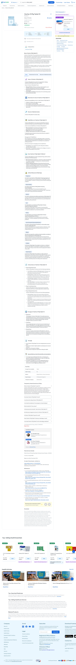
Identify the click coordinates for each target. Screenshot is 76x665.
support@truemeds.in (29, 463)
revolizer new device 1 (47, 608)
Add (12, 558)
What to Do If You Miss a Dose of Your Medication (12, 584)
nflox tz (15, 596)
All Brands (6, 644)
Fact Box (58, 50)
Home (3, 7)
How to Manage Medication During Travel (62, 583)
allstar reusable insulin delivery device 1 (35, 607)
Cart (74, 2)
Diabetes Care (41, 5)
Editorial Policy (33, 447)
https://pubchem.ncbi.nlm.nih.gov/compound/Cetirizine (37, 495)
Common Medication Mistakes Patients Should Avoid (37, 584)
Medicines (5, 5)
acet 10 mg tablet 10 (12, 613)
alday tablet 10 (38, 613)
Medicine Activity (60, 43)
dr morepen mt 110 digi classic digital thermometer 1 (18, 601)
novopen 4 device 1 (38, 608)
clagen (25, 596)
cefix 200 (49, 596)
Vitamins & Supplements (31, 5)
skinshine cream (30, 595)
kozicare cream (44, 596)
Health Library (6, 633)
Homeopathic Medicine (61, 5)
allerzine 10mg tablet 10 (32, 615)
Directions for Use (33, 74)
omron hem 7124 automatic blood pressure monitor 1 (35, 604)
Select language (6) (60, 12)
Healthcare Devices (50, 5)
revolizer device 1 (50, 604)
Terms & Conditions (26, 634)
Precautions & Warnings (61, 45)
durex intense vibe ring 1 (29, 608)
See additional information (16, 661)
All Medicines (6, 642)
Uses (26, 74)
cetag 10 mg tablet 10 (18, 616)
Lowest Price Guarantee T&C (27, 643)
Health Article (6, 628)
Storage (63, 46)
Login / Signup (67, 2)
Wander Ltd (26, 15)
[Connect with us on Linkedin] (33, 627)
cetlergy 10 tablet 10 (50, 616)
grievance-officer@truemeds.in (48, 649)
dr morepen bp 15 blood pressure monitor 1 (32, 605)
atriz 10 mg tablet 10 (59, 615)
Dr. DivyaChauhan (35, 441)
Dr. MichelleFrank (35, 433)
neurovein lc (37, 596)
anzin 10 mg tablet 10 (51, 615)
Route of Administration (45, 74)
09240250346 (37, 463)
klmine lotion (20, 596)
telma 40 (10, 595)
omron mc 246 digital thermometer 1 (16, 605)
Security (5, 651)
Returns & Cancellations (26, 640)
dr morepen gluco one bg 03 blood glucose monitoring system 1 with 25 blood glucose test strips (42, 603)
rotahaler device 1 (49, 601)
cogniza (18, 595)
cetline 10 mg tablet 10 (58, 616)
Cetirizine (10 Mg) (28, 49)
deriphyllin (54, 596)
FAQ (5, 648)
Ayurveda (6, 637)
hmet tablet (53, 595)
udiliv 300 (14, 595)
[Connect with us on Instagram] (23, 627)
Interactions (70, 45)
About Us (5, 626)
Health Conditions (21, 5)
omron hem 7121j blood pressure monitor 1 (52, 607)
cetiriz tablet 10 (42, 616)
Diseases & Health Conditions (9, 635)
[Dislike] (49, 504)
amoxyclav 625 (42, 595)
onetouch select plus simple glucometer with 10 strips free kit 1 (53, 605)
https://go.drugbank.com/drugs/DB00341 (34, 491)
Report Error (26, 425)
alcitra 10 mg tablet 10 (30, 613)
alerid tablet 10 (54, 613)
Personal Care (12, 5)
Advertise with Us (7, 655)
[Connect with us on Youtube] (30, 627)
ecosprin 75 (36, 595)
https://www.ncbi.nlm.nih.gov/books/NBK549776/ (36, 488)
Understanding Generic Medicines (10, 639)
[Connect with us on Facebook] (26, 627)
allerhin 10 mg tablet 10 (22, 615)
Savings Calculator (7, 653)
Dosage (58, 46)
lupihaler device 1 (21, 604)
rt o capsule (48, 595)
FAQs (63, 50)
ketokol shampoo (60, 595)
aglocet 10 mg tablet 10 (21, 613)
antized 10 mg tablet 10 (41, 615)
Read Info (50, 17)
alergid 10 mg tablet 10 (46, 613)
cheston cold (23, 595)
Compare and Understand (64, 32)
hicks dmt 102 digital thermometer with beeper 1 (18, 607)
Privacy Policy (24, 636)
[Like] (45, 504)
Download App (59, 2)
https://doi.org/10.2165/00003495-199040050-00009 (37, 500)
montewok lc (11, 596)
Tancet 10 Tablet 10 (68, 19)
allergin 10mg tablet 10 (12, 615)
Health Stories (6, 630)
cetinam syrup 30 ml (34, 616)
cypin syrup (29, 596)
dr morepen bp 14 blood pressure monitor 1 (37, 601)
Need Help (6, 646)
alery (33, 596)
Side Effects (70, 41)
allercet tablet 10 (61, 613)
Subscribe (55, 632)
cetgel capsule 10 (26, 616)
